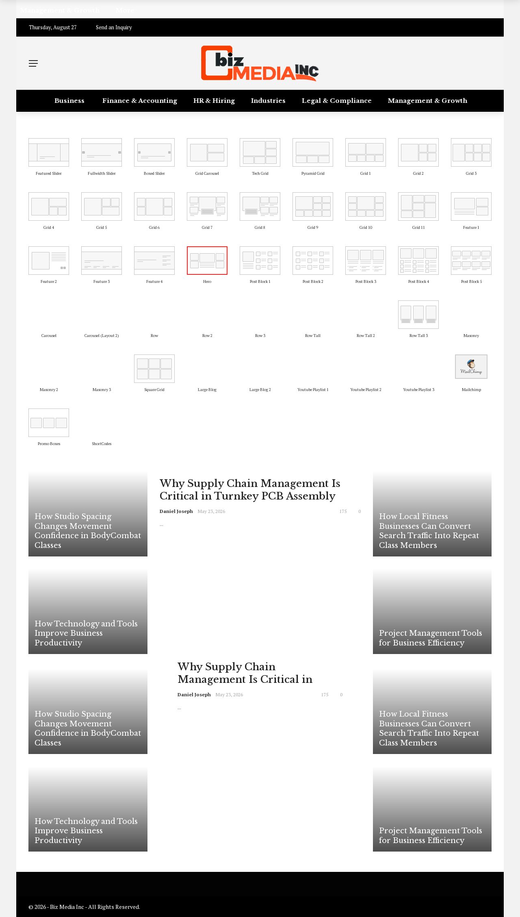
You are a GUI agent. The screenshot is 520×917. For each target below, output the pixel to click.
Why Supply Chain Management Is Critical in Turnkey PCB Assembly (250, 490)
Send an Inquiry (114, 27)
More (258, 122)
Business (69, 100)
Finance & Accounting (139, 100)
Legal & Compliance (337, 100)
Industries (268, 100)
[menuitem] (48, 152)
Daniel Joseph (176, 511)
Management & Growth (427, 100)
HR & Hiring (214, 100)
